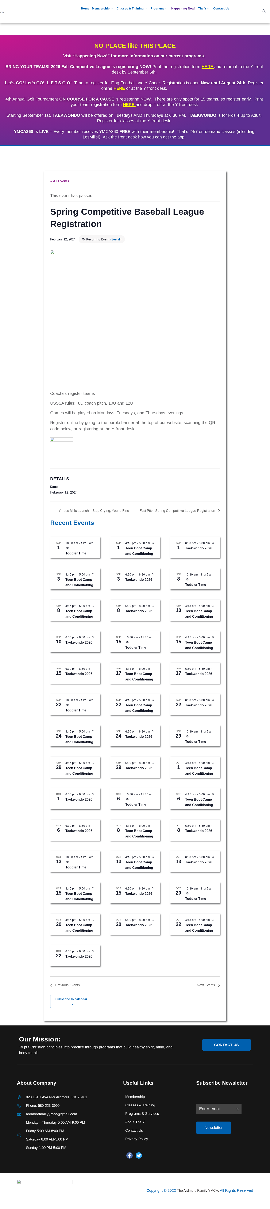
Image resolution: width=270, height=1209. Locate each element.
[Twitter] (139, 1155)
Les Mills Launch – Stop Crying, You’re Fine (96, 510)
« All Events (59, 180)
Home (85, 8)
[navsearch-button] (264, 11)
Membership (101, 8)
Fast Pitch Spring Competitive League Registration (178, 510)
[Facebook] (129, 1155)
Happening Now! (183, 8)
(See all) (116, 239)
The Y (202, 8)
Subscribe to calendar (71, 999)
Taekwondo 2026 (198, 548)
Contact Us (221, 8)
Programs (157, 8)
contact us (226, 1045)
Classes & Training (130, 8)
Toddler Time (75, 553)
